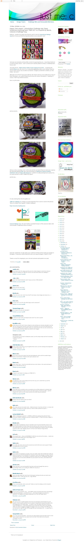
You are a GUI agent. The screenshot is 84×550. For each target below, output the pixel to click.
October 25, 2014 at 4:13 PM (19, 330)
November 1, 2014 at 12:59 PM (19, 496)
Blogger (59, 540)
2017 (61, 235)
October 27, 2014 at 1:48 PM (19, 439)
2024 (61, 222)
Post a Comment (15, 522)
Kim (43, 67)
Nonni (24, 67)
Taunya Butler (16, 513)
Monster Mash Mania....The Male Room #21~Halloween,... (66, 257)
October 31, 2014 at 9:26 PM (19, 485)
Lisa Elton (15, 482)
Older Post (52, 525)
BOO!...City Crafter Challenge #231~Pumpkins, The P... (66, 302)
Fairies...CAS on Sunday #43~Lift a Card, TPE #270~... (65, 317)
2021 (61, 228)
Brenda (14, 423)
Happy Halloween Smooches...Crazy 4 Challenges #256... (65, 291)
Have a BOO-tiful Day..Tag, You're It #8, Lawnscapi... (66, 271)
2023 (61, 224)
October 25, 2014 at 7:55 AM (19, 311)
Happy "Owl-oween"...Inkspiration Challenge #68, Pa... (65, 264)
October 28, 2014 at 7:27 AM (19, 469)
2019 (61, 231)
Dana (14, 300)
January (62, 338)
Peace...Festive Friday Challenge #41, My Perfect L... (66, 299)
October (63, 246)
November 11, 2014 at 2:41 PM (19, 509)
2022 (61, 226)
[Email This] (23, 262)
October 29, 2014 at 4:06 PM (19, 478)
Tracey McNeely (17, 316)
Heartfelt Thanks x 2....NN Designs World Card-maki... (66, 313)
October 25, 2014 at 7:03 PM (19, 340)
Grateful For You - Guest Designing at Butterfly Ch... (66, 274)
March (62, 335)
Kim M (14, 293)
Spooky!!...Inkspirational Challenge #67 (65, 284)
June (62, 329)
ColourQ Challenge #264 (15, 223)
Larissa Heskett (17, 414)
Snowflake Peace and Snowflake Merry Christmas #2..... (65, 249)
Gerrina (15, 464)
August (62, 325)
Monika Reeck (16, 473)
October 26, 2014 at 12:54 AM (19, 367)
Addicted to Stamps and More (43, 171)
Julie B (14, 285)
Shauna (36, 67)
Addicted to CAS (14, 172)
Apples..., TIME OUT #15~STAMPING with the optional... (66, 309)
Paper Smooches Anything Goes (17, 206)
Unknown (15, 500)
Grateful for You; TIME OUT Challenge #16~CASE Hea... (66, 268)
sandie (14, 269)
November (63, 244)
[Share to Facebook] (27, 262)
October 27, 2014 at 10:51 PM (19, 448)
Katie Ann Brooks (17, 397)
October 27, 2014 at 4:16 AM (19, 410)
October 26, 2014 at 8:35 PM (19, 393)
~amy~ (14, 278)
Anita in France (16, 489)
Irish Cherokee (16, 345)
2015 (61, 239)
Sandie (28, 67)
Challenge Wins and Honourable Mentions (41, 22)
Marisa (14, 387)
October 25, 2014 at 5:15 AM (19, 281)
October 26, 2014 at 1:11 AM (18, 374)
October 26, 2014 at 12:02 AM (19, 358)
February (63, 336)
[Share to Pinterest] (28, 262)
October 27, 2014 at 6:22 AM (19, 419)
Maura (15, 69)
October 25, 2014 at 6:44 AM (19, 304)
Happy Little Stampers (25, 172)
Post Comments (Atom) (21, 527)
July (61, 327)
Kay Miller (15, 323)
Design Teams (21, 22)
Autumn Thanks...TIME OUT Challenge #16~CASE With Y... (66, 295)
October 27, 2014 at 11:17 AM (19, 430)
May (62, 331)
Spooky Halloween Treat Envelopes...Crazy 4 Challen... (65, 260)
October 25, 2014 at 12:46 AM (19, 274)
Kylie (22, 171)
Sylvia (14, 443)
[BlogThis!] (25, 262)
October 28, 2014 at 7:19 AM (19, 460)
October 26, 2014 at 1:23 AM (19, 383)
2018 (61, 233)
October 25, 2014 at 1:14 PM (19, 319)
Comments (62, 91)
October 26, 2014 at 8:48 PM (19, 401)
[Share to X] (26, 262)
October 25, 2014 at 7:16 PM (19, 349)
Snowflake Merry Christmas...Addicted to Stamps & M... (66, 253)
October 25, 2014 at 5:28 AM (19, 289)
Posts (61, 89)
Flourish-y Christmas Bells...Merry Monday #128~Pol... (65, 306)
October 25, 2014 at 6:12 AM (19, 296)
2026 (61, 218)
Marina (21, 67)
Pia (39, 67)
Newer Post (12, 525)
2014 (61, 241)
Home (12, 22)
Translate (68, 64)
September (63, 324)
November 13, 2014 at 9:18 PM (19, 519)
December (63, 242)
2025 (61, 220)
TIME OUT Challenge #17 (15, 201)
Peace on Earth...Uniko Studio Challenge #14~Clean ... (66, 280)
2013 (61, 341)
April (62, 333)
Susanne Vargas (17, 308)
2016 (61, 237)
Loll (14, 434)
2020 (61, 229)
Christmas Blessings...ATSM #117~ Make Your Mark (66, 277)
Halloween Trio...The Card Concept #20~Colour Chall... (66, 287)
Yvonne (32, 67)
